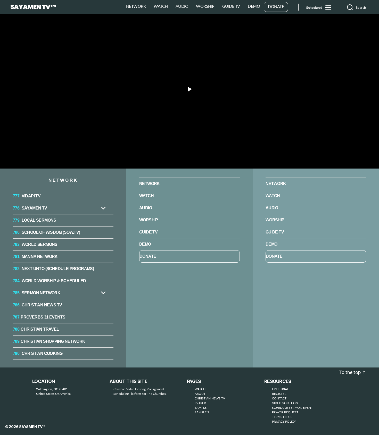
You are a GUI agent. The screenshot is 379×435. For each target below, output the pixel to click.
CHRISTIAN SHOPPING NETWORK (49, 341)
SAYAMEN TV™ (33, 7)
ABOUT (200, 393)
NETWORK (136, 6)
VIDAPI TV (26, 196)
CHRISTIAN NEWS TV (37, 305)
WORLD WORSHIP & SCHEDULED (49, 281)
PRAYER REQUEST (285, 412)
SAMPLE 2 (202, 412)
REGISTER (279, 393)
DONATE (276, 7)
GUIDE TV (231, 6)
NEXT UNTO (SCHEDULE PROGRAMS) (53, 268)
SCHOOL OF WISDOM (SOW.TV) (46, 232)
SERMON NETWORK (36, 293)
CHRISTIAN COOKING (37, 353)
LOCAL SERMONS (34, 220)
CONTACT (279, 398)
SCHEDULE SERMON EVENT (292, 407)
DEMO (254, 6)
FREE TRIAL (280, 389)
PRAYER (200, 403)
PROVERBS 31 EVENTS (39, 317)
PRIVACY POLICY (284, 421)
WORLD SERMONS (35, 244)
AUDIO (182, 6)
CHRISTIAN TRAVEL (36, 329)
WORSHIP (205, 6)
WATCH (161, 6)
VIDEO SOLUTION (285, 403)
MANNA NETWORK (35, 256)
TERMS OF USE (283, 417)
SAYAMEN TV (30, 208)
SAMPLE (201, 407)
